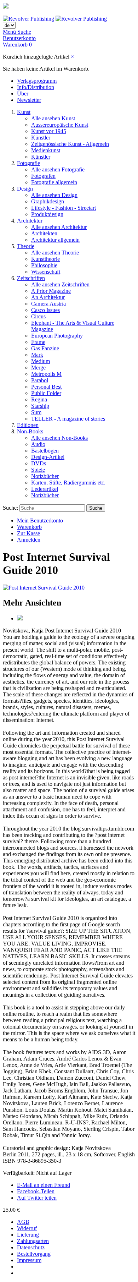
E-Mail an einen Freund (43, 1185)
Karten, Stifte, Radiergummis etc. (68, 483)
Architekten (44, 233)
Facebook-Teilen (35, 1191)
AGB (23, 1222)
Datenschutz (31, 1247)
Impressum (29, 1260)
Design (25, 189)
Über (22, 94)
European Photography (57, 336)
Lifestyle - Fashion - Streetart (63, 208)
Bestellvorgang (34, 1254)
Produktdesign (47, 214)
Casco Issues (45, 310)
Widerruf (27, 1228)
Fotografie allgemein (54, 182)
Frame (38, 342)
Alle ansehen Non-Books (59, 438)
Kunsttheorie (45, 259)
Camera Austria (48, 304)
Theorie (25, 246)
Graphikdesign (47, 201)
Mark (37, 355)
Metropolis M (46, 374)
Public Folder (46, 393)
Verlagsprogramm (37, 81)
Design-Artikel (47, 457)
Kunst (23, 112)
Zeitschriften (31, 278)
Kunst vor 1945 (48, 131)
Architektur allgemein (55, 240)
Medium (40, 361)
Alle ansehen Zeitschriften (60, 284)
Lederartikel (44, 489)
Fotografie (28, 163)
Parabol (39, 380)
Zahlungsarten (33, 1241)
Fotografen (43, 176)
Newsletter (29, 100)
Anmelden (28, 540)
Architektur (29, 221)
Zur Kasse (28, 533)
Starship (40, 406)
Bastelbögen (45, 451)
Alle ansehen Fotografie (58, 169)
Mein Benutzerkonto (40, 520)
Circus (38, 316)
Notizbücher (45, 476)
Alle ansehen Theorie (55, 253)
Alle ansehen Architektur (59, 227)
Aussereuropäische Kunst (59, 125)
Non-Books (30, 431)
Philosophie (44, 265)
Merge (38, 368)
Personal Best (46, 387)
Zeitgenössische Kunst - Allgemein (70, 144)
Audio (38, 444)
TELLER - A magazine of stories (68, 419)
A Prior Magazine (51, 291)
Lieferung (28, 1235)
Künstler (40, 138)
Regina (39, 399)
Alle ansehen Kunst (53, 118)
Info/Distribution (35, 87)
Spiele (38, 470)
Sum (36, 412)
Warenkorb (29, 527)
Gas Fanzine (45, 348)
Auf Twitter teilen (37, 1198)
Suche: (10, 508)
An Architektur (48, 297)
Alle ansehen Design (54, 195)
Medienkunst (45, 150)
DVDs (38, 463)
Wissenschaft (45, 272)
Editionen (28, 425)
